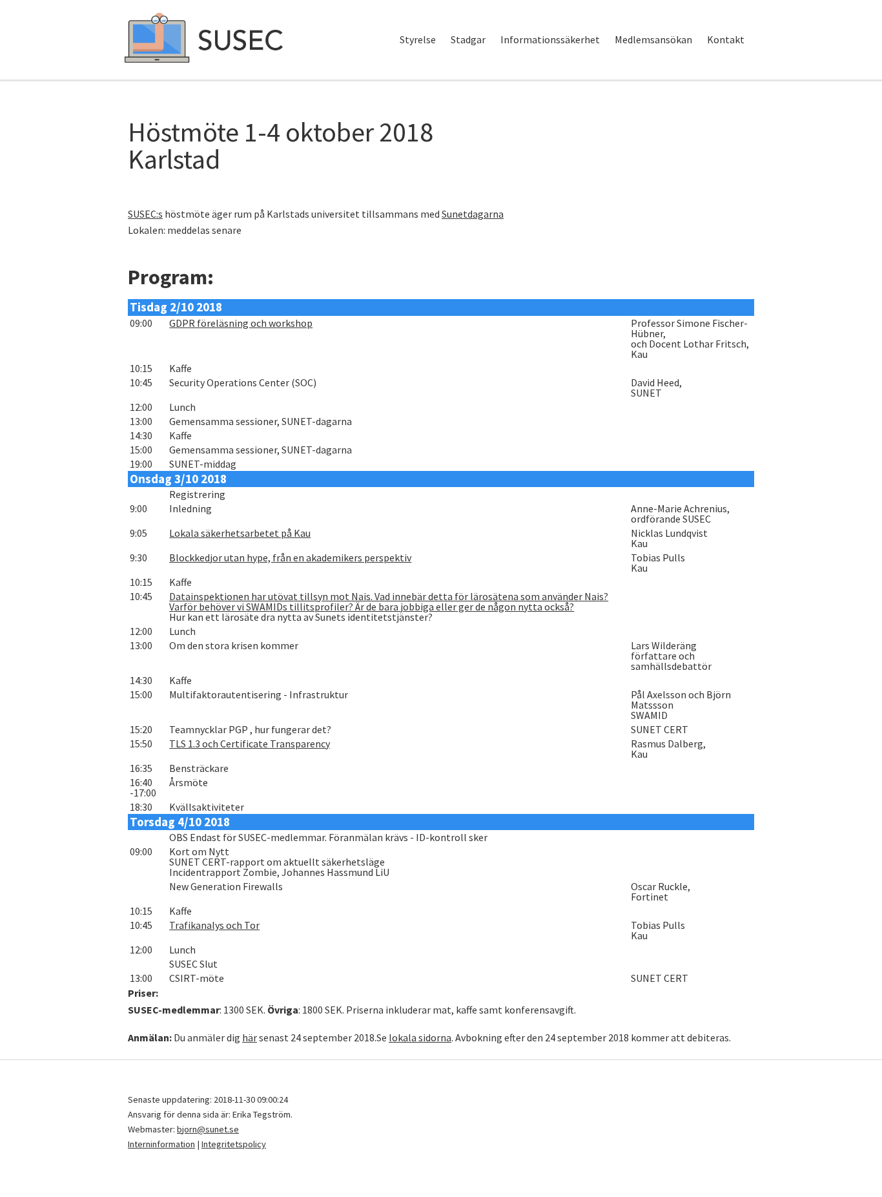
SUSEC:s (145, 213)
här (249, 1037)
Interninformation (161, 1144)
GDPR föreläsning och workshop (241, 323)
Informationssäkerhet (550, 39)
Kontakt (725, 39)
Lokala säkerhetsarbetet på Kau (240, 532)
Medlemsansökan (653, 39)
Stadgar (468, 39)
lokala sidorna (420, 1037)
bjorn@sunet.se (208, 1129)
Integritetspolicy (233, 1144)
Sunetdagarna (473, 213)
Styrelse (418, 39)
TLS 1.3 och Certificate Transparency (249, 743)
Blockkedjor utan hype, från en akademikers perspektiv (290, 557)
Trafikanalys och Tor (214, 925)
